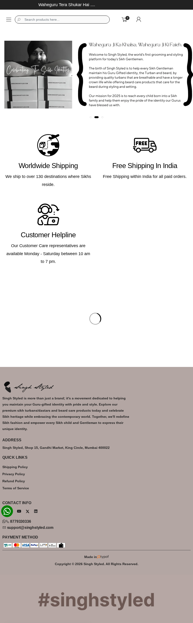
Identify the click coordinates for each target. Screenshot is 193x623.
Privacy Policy (13, 474)
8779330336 (20, 521)
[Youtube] (19, 511)
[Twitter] (27, 511)
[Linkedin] (35, 511)
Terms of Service (15, 488)
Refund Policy (13, 481)
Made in (90, 557)
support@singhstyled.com (29, 528)
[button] (90, 117)
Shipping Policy (15, 467)
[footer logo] (96, 387)
